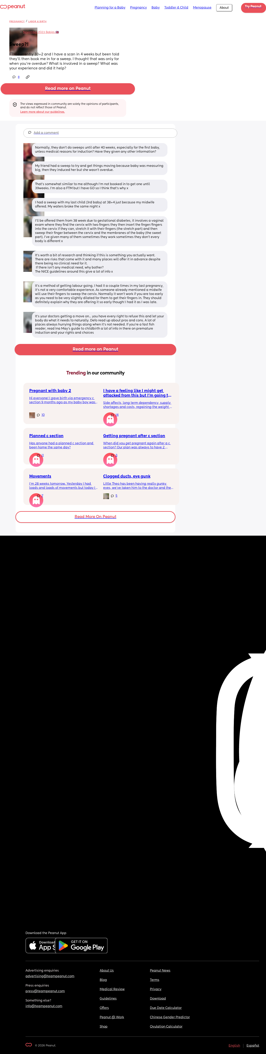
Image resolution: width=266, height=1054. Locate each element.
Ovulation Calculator (166, 1026)
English (234, 1045)
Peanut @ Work (112, 1017)
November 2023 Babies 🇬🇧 (41, 32)
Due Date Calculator (166, 1008)
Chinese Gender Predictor (170, 1017)
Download (158, 998)
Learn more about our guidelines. (42, 112)
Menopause (202, 7)
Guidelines (108, 998)
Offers (104, 1008)
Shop (103, 1026)
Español (253, 1045)
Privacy (155, 989)
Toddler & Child (176, 7)
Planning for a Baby (110, 7)
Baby (155, 7)
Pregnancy (138, 7)
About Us (107, 970)
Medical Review (112, 989)
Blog (103, 980)
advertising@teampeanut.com (50, 976)
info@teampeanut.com (44, 1006)
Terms (154, 980)
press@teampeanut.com (45, 991)
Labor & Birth (37, 21)
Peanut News (160, 970)
